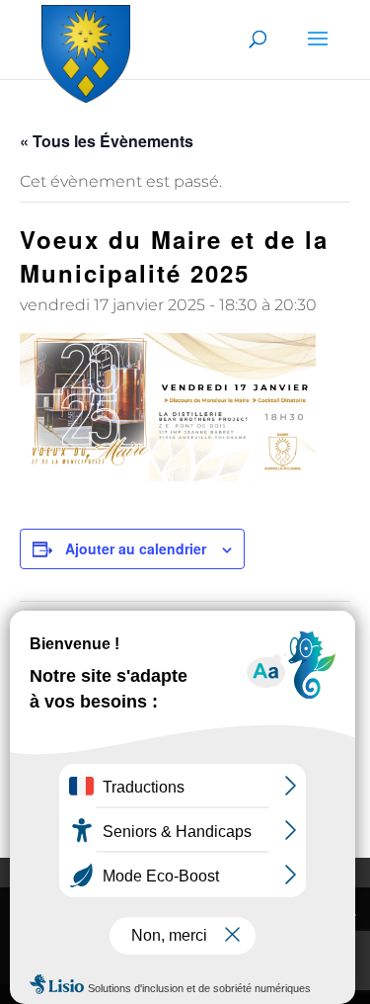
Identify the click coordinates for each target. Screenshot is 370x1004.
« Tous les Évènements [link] (106, 140)
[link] (85, 50)
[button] (317, 51)
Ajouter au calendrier (135, 548)
